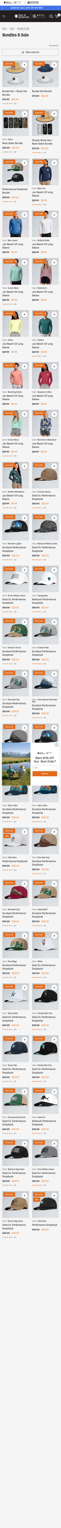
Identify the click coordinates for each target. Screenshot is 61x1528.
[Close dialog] (56, 745)
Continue (45, 774)
